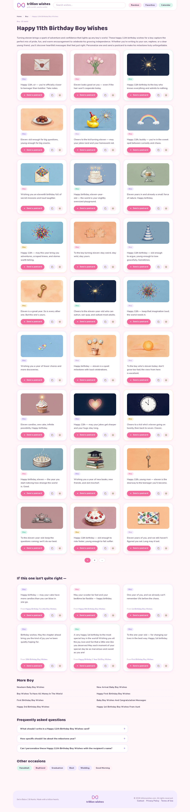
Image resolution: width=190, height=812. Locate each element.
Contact (140, 801)
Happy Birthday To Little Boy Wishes (40, 609)
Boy (26, 16)
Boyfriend (40, 768)
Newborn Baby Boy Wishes (30, 687)
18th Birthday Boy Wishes (36, 659)
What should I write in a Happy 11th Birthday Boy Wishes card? (55, 728)
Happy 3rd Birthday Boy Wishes (33, 706)
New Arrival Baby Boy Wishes (112, 687)
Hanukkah (24, 768)
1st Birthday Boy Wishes (142, 609)
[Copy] (52, 95)
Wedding (85, 768)
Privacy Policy (152, 801)
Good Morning (103, 768)
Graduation (57, 768)
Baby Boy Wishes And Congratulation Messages (121, 700)
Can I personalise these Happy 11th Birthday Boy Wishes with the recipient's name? (66, 748)
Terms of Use (167, 801)
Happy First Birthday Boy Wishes (113, 693)
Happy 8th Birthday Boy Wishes (91, 609)
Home (19, 16)
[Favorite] (60, 95)
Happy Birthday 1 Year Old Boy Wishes (94, 659)
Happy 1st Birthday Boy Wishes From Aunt (118, 706)
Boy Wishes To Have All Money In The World (39, 693)
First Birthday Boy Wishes (142, 659)
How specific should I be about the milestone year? (48, 738)
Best (71, 768)
